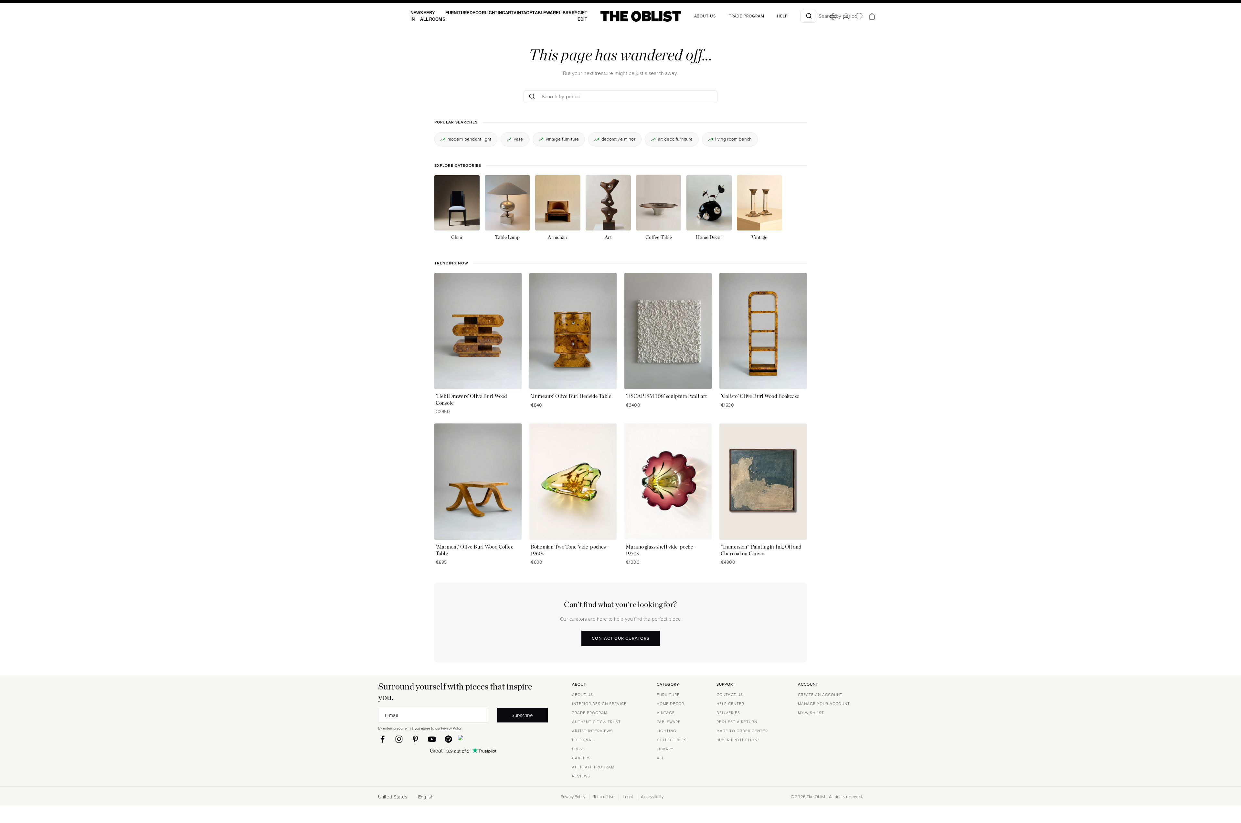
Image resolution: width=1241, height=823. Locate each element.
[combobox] (794, 16)
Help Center (730, 704)
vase (518, 138)
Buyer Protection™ (737, 740)
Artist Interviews (592, 731)
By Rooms (435, 16)
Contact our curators (621, 638)
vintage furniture (562, 138)
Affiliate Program (593, 767)
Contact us (729, 695)
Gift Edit (569, 16)
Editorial (583, 740)
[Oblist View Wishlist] (845, 16)
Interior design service (599, 704)
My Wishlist (811, 713)
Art (502, 13)
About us (691, 16)
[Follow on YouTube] (432, 739)
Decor (472, 13)
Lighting (488, 13)
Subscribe (522, 715)
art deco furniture (675, 138)
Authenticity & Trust (596, 722)
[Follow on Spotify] (448, 739)
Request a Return (736, 722)
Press (578, 749)
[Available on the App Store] (490, 739)
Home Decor (670, 704)
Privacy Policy (451, 728)
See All (423, 16)
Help (768, 16)
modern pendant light (469, 138)
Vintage (515, 13)
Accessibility (652, 797)
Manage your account (824, 704)
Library (556, 13)
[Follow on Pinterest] (415, 739)
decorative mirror (618, 138)
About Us (582, 695)
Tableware (535, 13)
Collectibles (672, 740)
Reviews (581, 776)
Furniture (454, 13)
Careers (581, 758)
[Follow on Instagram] (399, 739)
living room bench (733, 138)
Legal (628, 797)
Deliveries (728, 713)
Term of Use (604, 797)
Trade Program (732, 16)
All (660, 758)
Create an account (820, 695)
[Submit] (794, 16)
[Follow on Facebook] (382, 739)
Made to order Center (742, 731)
